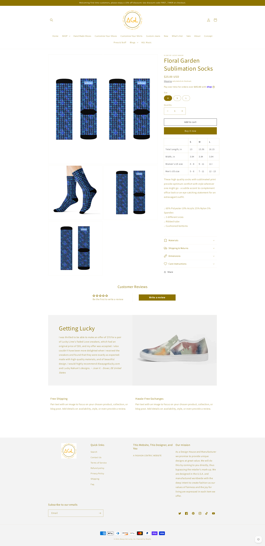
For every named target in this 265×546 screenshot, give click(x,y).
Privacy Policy (97, 473)
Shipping (168, 81)
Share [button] (170, 272)
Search (94, 451)
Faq (92, 484)
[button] (51, 20)
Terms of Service (99, 462)
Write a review (157, 297)
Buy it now (190, 130)
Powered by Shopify (143, 539)
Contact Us (96, 457)
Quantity (168, 105)
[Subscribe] (99, 513)
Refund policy (97, 468)
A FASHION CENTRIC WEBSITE (147, 455)
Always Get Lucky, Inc (128, 539)
